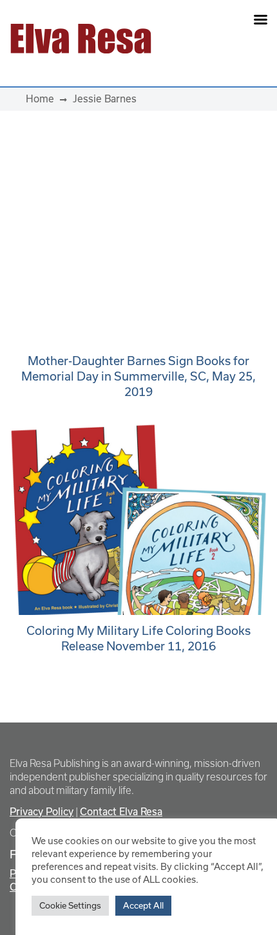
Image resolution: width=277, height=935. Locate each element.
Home (40, 98)
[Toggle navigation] (216, 39)
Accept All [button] (143, 905)
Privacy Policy (41, 811)
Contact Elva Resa (121, 811)
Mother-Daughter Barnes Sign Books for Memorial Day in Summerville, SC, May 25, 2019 (138, 376)
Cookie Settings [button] (70, 905)
